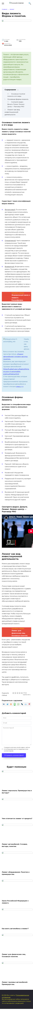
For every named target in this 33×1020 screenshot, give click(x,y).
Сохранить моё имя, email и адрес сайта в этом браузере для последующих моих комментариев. (17, 749)
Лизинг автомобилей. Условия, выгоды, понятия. (14, 845)
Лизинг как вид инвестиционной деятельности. (12, 112)
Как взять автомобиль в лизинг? (15, 928)
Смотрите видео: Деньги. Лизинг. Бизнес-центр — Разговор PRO (16, 104)
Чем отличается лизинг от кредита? (17, 818)
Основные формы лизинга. (17, 99)
